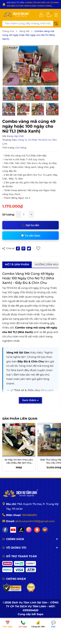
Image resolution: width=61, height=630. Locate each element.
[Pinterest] (23, 248)
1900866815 (29, 515)
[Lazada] (45, 530)
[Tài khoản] (41, 14)
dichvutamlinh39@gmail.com (35, 521)
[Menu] (56, 14)
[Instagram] (29, 530)
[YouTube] (13, 530)
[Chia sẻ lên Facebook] (18, 248)
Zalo (53, 624)
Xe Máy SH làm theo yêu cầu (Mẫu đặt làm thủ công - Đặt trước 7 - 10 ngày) (19, 464)
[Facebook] (5, 530)
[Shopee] (37, 530)
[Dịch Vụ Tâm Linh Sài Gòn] (15, 14)
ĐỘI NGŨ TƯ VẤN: (33, 4)
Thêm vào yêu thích (38, 248)
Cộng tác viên (38, 624)
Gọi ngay (23, 624)
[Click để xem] (30, 73)
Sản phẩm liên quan (19, 418)
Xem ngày (8, 624)
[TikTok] (21, 530)
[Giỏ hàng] (49, 14)
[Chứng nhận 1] (12, 588)
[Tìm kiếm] (56, 23)
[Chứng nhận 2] (31, 588)
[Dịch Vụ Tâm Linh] (20, 493)
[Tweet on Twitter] (29, 248)
